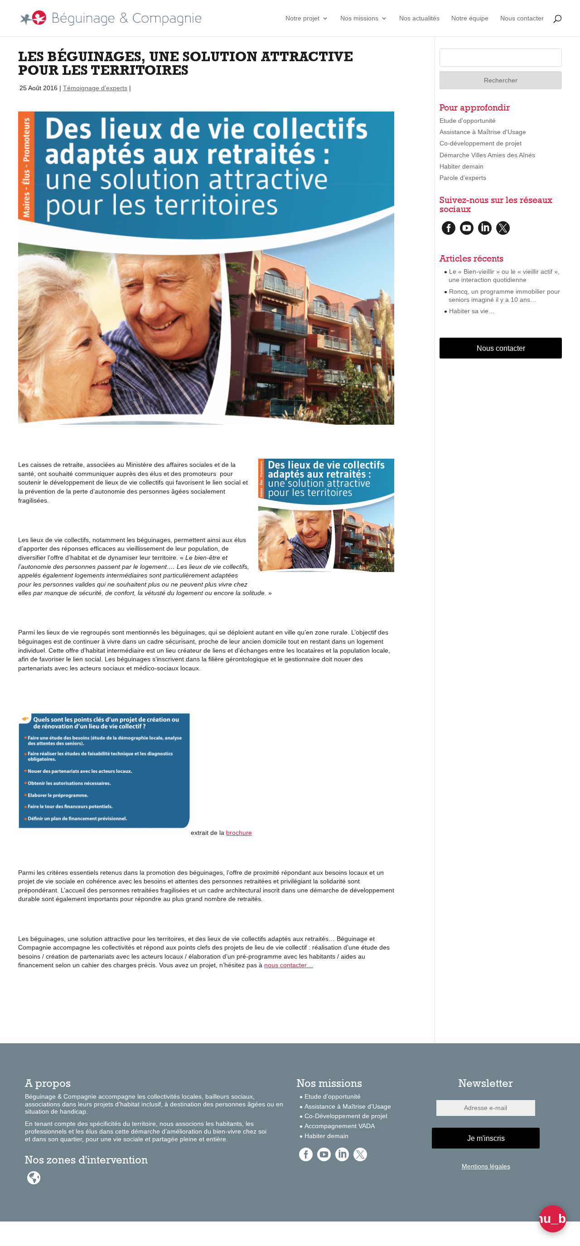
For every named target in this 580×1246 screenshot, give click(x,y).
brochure (239, 832)
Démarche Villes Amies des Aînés (487, 155)
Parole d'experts (463, 177)
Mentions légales (486, 1166)
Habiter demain (461, 166)
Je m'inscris (486, 1138)
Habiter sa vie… (472, 311)
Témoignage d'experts (95, 88)
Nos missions (359, 18)
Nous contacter (522, 18)
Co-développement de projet (481, 143)
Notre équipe (469, 18)
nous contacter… (288, 965)
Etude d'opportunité (468, 120)
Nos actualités (419, 18)
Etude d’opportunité (332, 1096)
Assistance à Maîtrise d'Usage (483, 132)
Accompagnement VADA (339, 1126)
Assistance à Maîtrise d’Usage (347, 1106)
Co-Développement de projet (345, 1116)
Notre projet (302, 18)
